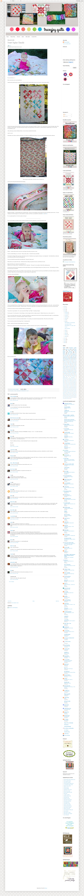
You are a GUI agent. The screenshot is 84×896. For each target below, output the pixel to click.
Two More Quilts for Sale (67, 495)
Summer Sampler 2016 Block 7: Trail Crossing (69, 605)
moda (71, 357)
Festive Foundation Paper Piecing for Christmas (69, 416)
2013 (65, 309)
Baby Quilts (28, 36)
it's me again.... (66, 638)
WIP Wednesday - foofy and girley (70, 322)
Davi (74, 378)
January (66, 336)
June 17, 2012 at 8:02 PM (14, 558)
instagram (74, 391)
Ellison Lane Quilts (67, 693)
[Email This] (21, 389)
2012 (65, 310)
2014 (65, 307)
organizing (64, 394)
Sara (11, 411)
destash (71, 369)
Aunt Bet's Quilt (66, 492)
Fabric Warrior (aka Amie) (14, 417)
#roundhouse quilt (70, 378)
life (25, 390)
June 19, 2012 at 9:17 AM (14, 573)
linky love (65, 370)
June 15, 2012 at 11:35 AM (14, 426)
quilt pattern (66, 355)
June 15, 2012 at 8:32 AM (14, 414)
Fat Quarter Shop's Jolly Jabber (69, 419)
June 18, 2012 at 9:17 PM (14, 567)
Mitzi (11, 570)
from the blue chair (67, 588)
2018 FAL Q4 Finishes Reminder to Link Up (69, 531)
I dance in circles (66, 787)
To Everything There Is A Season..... (69, 464)
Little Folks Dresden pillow (68, 799)
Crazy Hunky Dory (66, 802)
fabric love (67, 349)
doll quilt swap (66, 357)
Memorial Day (71, 379)
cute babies (14, 390)
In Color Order (66, 428)
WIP (64, 348)
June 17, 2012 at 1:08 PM (14, 550)
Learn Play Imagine (67, 634)
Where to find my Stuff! (67, 455)
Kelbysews (66, 583)
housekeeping (65, 391)
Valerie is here (66, 649)
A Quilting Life (66, 410)
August (66, 318)
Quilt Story (66, 560)
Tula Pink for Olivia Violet (68, 789)
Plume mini (65, 793)
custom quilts (67, 369)
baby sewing (67, 382)
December (66, 312)
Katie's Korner (66, 664)
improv (71, 391)
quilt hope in (70, 362)
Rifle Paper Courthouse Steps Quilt (69, 580)
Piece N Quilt (66, 471)
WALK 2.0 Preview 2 (67, 480)
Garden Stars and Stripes (67, 800)
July (65, 319)
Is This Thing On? (66, 691)
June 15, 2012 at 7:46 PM (14, 492)
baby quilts (11, 390)
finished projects (19, 390)
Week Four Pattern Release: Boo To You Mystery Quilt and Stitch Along (70, 421)
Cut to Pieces (66, 450)
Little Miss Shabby (67, 407)
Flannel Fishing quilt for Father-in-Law (69, 779)
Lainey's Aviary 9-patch (67, 804)
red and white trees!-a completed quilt (69, 535)
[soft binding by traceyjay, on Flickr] (28, 210)
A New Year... (66, 624)
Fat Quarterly (66, 724)
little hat (74, 392)
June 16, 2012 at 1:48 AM (14, 506)
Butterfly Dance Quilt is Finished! (69, 433)
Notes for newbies (69, 368)
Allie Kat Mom (66, 712)
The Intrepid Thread (67, 498)
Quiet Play (65, 596)
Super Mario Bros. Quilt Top (68, 679)
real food (73, 396)
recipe (64, 363)
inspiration (67, 358)
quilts (72, 366)
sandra (11, 522)
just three (68, 354)
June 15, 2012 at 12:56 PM (14, 446)
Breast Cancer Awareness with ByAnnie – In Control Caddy (70, 452)
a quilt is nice (66, 521)
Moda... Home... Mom (67, 623)
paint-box (71, 394)
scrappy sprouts (71, 363)
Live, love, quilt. (66, 547)
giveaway (70, 351)
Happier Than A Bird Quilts (68, 722)
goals (73, 374)
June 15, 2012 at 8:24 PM (14, 498)
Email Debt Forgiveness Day (68, 608)
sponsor (68, 397)
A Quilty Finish (66, 694)
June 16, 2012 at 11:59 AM (14, 518)
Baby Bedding (66, 720)
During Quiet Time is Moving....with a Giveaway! (69, 687)
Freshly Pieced (66, 603)
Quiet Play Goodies (67, 597)
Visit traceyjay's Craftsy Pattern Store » (70, 261)
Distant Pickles (66, 655)
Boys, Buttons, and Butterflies (69, 728)
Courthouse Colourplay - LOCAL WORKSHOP (69, 527)
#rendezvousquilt (65, 378)
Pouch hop (65, 702)
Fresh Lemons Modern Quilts (68, 542)
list (71, 392)
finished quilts (23, 390)
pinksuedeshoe (12, 562)
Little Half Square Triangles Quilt (69, 522)
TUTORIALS (66, 617)
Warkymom (66, 608)
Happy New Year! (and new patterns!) (69, 620)
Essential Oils (34, 36)
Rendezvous (66, 380)
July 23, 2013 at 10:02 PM (14, 579)
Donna (11, 489)
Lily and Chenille (66, 788)
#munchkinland (73, 377)
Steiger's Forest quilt (67, 808)
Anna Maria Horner (67, 599)
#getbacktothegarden (65, 377)
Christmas (70, 367)
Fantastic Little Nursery (67, 683)
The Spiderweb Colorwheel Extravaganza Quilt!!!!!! (68, 661)
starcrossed (71, 397)
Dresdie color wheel (67, 798)
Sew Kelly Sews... (67, 690)
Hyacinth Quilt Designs (68, 475)
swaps (63, 398)
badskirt (65, 550)
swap (73, 357)
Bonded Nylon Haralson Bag (68, 436)
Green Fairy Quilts (67, 432)
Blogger (46, 888)
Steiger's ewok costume (67, 785)
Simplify (65, 511)
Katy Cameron (12, 469)
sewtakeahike (66, 619)
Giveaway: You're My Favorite (68, 627)
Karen (11, 436)
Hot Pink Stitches (67, 715)
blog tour (68, 383)
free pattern (65, 374)
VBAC (75, 372)
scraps (75, 366)
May (65, 330)
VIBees (74, 368)
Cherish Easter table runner (68, 805)
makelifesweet (66, 652)
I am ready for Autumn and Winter (69, 570)
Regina (11, 430)
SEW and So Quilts (67, 701)
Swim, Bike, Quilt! (67, 502)
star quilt (73, 376)
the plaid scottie (66, 682)
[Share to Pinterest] (25, 389)
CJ (10, 475)
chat (63, 369)
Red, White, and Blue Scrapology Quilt (69, 444)
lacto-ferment (64, 392)
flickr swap (68, 365)
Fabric (74, 353)
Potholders (65, 712)
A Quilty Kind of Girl (67, 708)
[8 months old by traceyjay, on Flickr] (28, 75)
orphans (68, 394)
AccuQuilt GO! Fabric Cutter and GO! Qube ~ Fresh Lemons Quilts (69, 544)
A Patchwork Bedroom (67, 407)
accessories (69, 381)
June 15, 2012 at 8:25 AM (14, 400)
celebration (74, 384)
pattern (75, 356)
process (74, 375)
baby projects (69, 373)
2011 (65, 338)
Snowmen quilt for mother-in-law (69, 783)
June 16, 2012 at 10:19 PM (14, 542)
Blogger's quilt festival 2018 (68, 548)
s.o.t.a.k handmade (67, 483)
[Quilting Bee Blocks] (70, 768)
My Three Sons (66, 454)
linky (72, 365)
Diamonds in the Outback (67, 515)
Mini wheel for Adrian (67, 812)
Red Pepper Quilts (67, 507)
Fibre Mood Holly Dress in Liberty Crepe (69, 488)
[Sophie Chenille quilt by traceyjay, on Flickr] (33, 124)
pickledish (69, 370)
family (64, 365)
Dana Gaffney (12, 510)
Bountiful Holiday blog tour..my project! (68, 561)
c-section (71, 384)
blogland (74, 383)
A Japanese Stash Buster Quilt (68, 508)
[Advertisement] (33, 591)
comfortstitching (66, 467)
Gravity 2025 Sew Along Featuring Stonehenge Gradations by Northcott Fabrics (69, 460)
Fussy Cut (65, 667)
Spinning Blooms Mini (67, 600)
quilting (72, 395)
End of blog (66, 468)
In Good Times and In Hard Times (69, 573)
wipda (70, 398)
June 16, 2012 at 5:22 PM (14, 527)
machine (64, 393)
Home (8, 36)
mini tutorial (73, 393)
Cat (10, 482)
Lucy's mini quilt (66, 814)
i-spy (68, 391)
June (65, 321)
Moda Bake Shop (67, 731)
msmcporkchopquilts (67, 726)
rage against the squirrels (68, 396)
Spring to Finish (71, 372)
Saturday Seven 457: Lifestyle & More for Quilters (69, 412)
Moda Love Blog (66, 653)
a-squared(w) (66, 616)
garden (70, 374)
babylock (71, 382)
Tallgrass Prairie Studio (68, 479)
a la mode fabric (66, 630)
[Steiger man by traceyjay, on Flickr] (33, 354)
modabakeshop (74, 354)
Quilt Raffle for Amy (67, 656)
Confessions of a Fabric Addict (69, 464)
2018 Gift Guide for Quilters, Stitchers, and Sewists (69, 539)
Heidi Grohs (12, 545)
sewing (66, 371)
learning (68, 392)
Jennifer (11, 530)
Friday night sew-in (65, 372)
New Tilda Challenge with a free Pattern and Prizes (70, 500)
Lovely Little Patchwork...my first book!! (69, 613)
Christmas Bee (65, 356)
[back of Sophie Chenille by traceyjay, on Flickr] (33, 177)
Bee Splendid (66, 367)
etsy (75, 373)
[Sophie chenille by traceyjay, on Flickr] (33, 385)
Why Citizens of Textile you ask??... (69, 631)
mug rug (70, 375)
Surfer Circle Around (67, 790)
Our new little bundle (67, 709)
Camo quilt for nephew (67, 782)
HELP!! (65, 698)
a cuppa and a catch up (68, 403)
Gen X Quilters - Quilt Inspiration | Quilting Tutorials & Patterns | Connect (69, 555)
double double (66, 551)
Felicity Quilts (66, 530)
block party (64, 383)
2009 (65, 341)
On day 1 (66, 326)
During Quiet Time (67, 685)
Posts (65, 114)
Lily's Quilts (66, 591)
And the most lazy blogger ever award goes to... (69, 566)
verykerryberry (12, 449)
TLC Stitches (66, 719)
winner (75, 363)
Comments (66, 116)
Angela (11, 424)
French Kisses (66, 364)
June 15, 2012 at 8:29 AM (14, 408)
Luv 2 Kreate (66, 730)
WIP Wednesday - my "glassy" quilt (70, 325)
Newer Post (9, 601)
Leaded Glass (64, 379)
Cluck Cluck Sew (67, 518)
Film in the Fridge (67, 514)
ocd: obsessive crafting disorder (69, 637)
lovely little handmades (67, 611)
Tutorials (18, 36)
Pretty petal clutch (66, 797)
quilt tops (69, 395)
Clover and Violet (67, 735)
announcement (74, 381)
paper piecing (74, 394)
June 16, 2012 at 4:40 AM (14, 512)
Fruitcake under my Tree (67, 795)
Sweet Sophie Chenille (68, 324)
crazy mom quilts (67, 534)
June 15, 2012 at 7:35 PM (14, 486)
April (66, 331)
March (66, 333)
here (43, 213)
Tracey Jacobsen (13, 389)
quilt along (70, 352)
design (74, 358)
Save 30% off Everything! (68, 675)
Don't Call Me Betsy (67, 564)
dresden (73, 373)
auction (64, 382)
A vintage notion (66, 648)
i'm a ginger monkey (67, 641)
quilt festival (65, 362)
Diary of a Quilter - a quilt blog (69, 415)
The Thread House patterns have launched (68, 593)
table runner (66, 398)
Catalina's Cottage (67, 569)
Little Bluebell (66, 627)
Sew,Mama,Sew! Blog (67, 538)
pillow (73, 370)
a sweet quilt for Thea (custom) (68, 784)
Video (66, 381)
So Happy (65, 678)
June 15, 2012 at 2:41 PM (14, 459)
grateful (67, 375)
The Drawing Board (67, 576)
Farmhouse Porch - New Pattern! (68, 557)
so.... (65, 642)
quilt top (74, 362)
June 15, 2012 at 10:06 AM (14, 420)
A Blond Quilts (66, 697)
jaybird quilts (66, 458)
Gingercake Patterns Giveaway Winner (69, 672)
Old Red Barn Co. (67, 494)
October (66, 315)
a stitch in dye (66, 733)
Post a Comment (11, 581)
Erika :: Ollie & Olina (13, 462)
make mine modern (68, 393)
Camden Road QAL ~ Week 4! (68, 476)
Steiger (69, 350)
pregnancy (64, 359)
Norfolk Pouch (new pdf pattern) (69, 483)
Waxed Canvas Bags (67, 589)
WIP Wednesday (66, 716)
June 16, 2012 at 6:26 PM (14, 536)
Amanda (11, 554)
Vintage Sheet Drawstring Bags (68, 429)
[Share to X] (23, 389)
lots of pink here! (67, 671)
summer (75, 397)
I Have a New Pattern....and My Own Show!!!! (69, 585)
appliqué (65, 373)
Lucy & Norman (66, 659)
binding (75, 382)
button (68, 384)
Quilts (23, 36)
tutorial (64, 354)
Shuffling (65, 519)
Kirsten (11, 539)
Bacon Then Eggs (67, 645)
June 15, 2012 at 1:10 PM (14, 452)
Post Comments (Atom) (15, 602)
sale (68, 376)
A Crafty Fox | (66, 439)
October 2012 (66, 705)
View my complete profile (66, 43)
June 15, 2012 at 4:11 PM (14, 479)
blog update (71, 383)
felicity (11, 495)
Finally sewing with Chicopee (68, 668)
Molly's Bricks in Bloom (67, 807)
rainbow (64, 376)
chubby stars (73, 355)
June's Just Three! (67, 328)
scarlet (27, 390)
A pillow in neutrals (67, 794)
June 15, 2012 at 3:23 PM (14, 465)
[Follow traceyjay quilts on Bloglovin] (68, 62)
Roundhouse (70, 380)
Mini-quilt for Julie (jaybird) (68, 813)
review (67, 363)
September (66, 316)
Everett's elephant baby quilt (68, 792)
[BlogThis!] (22, 389)
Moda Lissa (66, 446)
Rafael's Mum (12, 501)
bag (69, 364)
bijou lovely (66, 580)
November (66, 313)
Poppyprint (12, 455)
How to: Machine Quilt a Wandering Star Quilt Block (69, 473)
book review (64, 384)
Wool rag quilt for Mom (67, 780)
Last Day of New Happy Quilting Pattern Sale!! (69, 426)
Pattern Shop (13, 36)
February (66, 334)
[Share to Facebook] (24, 389)
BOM (69, 371)
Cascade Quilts (12, 516)
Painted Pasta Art (66, 635)
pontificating (65, 395)
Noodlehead (66, 435)
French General (73, 371)
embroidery (74, 369)
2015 (65, 306)
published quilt (69, 366)
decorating (70, 356)
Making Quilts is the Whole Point (69, 440)
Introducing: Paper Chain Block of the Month (69, 504)
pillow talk (69, 353)
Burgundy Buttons (67, 674)
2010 (65, 339)
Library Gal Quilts (13, 396)
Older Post (57, 601)
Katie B (11, 403)
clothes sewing (73, 364)
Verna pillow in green (67, 803)
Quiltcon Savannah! (67, 577)
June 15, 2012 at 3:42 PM (14, 471)
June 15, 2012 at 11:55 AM (14, 432)
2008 (65, 342)
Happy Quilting (66, 424)
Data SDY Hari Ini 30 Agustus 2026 (69, 404)
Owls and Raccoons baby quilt (68, 809)
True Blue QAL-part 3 (67, 447)
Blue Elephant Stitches (67, 491)
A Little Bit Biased (67, 443)
